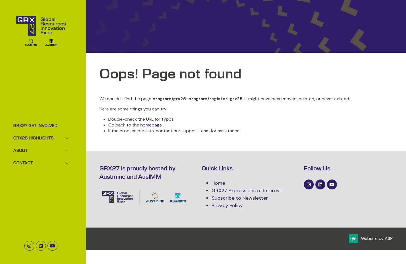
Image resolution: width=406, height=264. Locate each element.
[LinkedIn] (41, 246)
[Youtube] (52, 246)
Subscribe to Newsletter (240, 198)
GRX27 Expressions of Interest (246, 190)
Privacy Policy (227, 205)
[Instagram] (29, 246)
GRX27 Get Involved (35, 126)
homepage (151, 125)
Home (218, 183)
